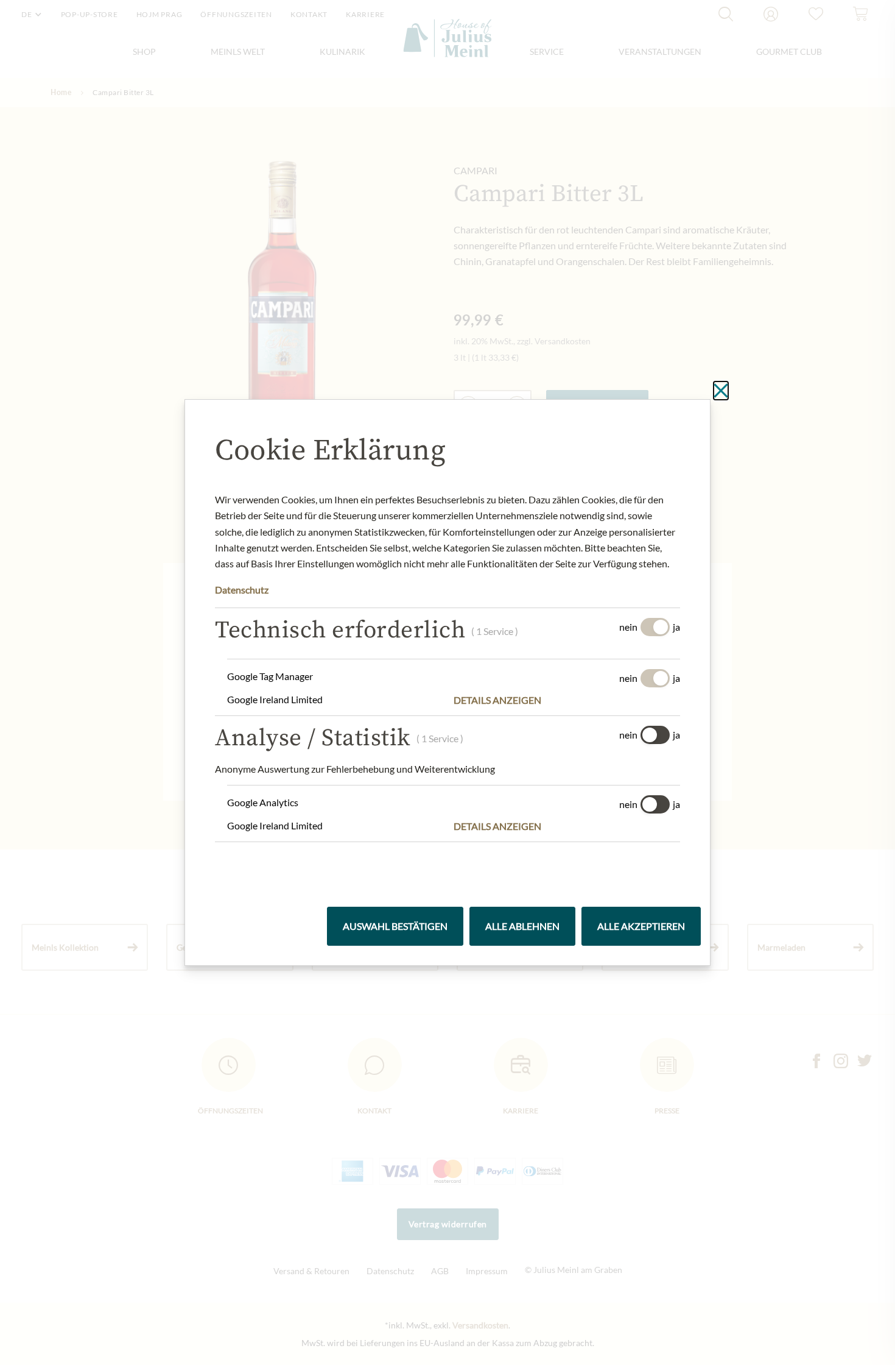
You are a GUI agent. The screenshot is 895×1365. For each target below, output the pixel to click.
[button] (567, 700)
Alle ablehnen (522, 926)
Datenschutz (241, 589)
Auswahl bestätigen (395, 926)
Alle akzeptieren (641, 926)
